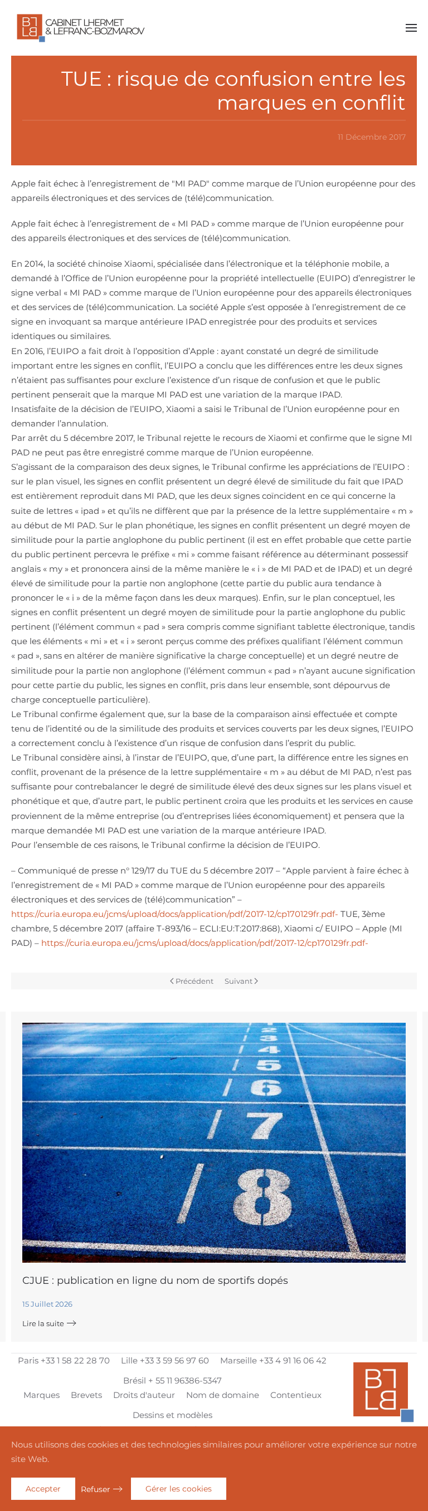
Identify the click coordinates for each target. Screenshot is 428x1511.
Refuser (95, 1489)
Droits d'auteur (144, 1395)
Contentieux (296, 1395)
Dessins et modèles (172, 1415)
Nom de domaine (222, 1395)
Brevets (86, 1395)
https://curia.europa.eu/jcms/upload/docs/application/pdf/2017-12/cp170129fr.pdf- (174, 914)
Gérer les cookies (178, 1489)
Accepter (43, 1489)
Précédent (194, 981)
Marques (41, 1395)
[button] (411, 28)
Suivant (238, 981)
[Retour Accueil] (80, 28)
